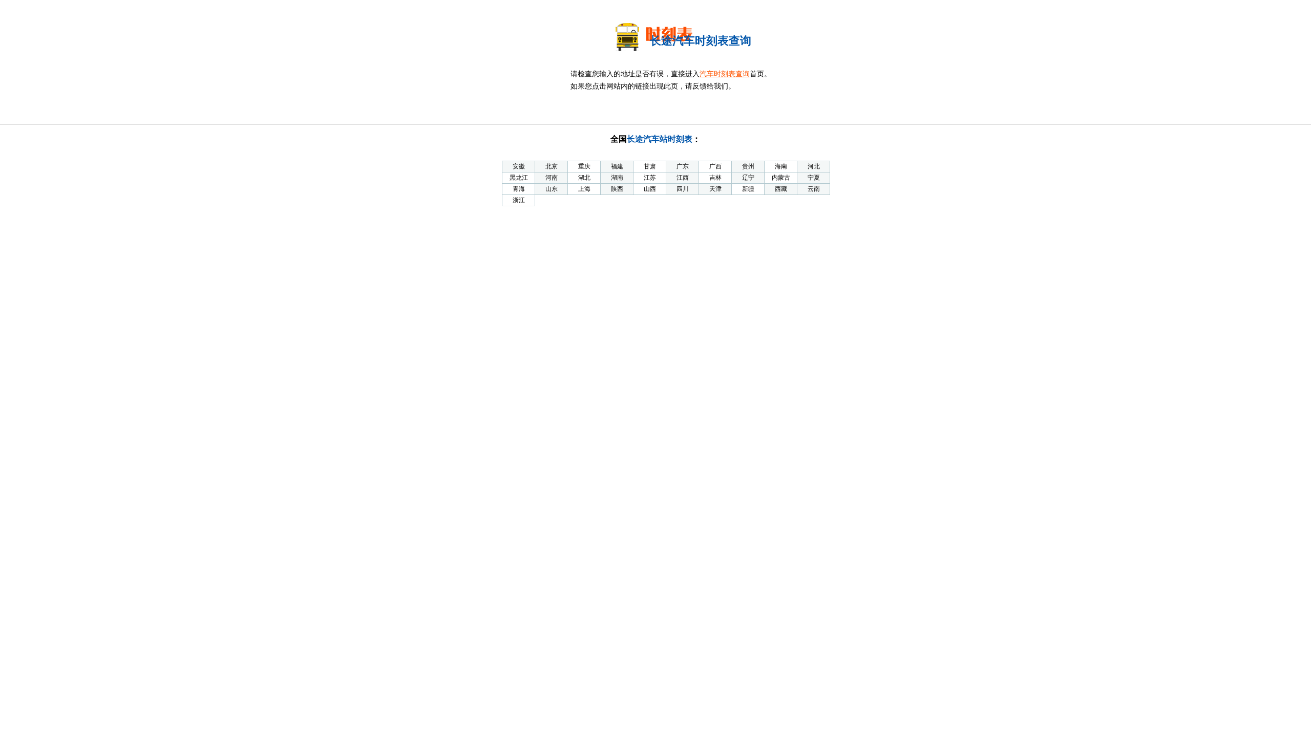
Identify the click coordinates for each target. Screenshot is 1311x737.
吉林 (715, 177)
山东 (551, 188)
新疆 (748, 188)
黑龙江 (519, 177)
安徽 (519, 166)
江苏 (650, 177)
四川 (682, 188)
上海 (584, 188)
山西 (650, 188)
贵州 (748, 166)
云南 (814, 188)
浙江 (519, 200)
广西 (715, 166)
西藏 (781, 188)
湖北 (584, 177)
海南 (781, 166)
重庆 (584, 166)
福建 (617, 166)
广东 (682, 166)
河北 (814, 166)
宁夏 (814, 177)
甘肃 (650, 166)
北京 (551, 166)
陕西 (617, 188)
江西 (682, 177)
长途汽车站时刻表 (659, 139)
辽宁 (748, 177)
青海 (519, 188)
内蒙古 (781, 177)
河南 (551, 177)
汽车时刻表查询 (725, 74)
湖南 (617, 177)
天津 (715, 188)
